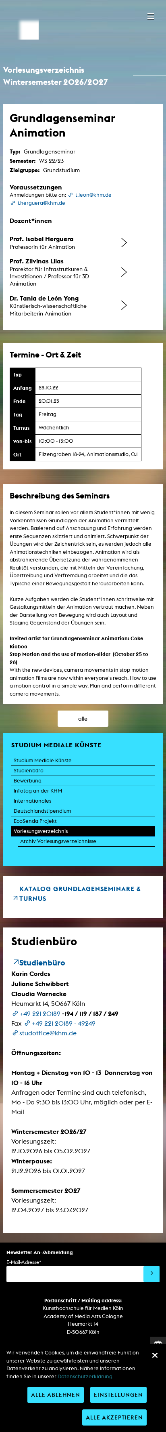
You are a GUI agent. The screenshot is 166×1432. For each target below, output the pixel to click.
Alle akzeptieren (114, 1417)
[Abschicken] (151, 1274)
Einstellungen (118, 1394)
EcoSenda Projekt (35, 821)
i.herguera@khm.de (41, 203)
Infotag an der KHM (38, 791)
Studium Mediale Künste (43, 760)
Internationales (32, 801)
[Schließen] (155, 1355)
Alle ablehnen (55, 1394)
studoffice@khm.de (48, 1033)
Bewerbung (28, 781)
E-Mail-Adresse (23, 1262)
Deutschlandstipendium (42, 811)
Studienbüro (29, 771)
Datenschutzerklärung (85, 1376)
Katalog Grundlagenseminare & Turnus (80, 893)
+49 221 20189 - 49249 (63, 1023)
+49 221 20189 (39, 1014)
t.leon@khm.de (93, 195)
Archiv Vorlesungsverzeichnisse (58, 841)
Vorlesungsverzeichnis (41, 831)
